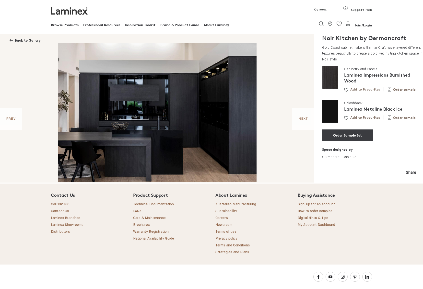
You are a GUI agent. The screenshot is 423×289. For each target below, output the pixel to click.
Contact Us (60, 211)
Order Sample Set (347, 135)
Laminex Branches (65, 218)
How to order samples (315, 211)
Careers (320, 9)
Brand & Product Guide (179, 25)
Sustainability (226, 211)
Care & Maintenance (149, 218)
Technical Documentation (153, 204)
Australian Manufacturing (235, 204)
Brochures (141, 225)
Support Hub (361, 10)
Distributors (60, 231)
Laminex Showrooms (67, 225)
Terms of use (225, 231)
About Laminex (216, 25)
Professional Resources (101, 25)
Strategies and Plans (232, 252)
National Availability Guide (153, 238)
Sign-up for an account (316, 204)
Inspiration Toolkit (140, 25)
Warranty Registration (151, 231)
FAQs (137, 211)
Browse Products (65, 25)
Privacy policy (226, 238)
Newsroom (223, 225)
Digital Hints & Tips (313, 218)
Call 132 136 (60, 204)
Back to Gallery (28, 40)
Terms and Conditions (232, 245)
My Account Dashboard (316, 225)
